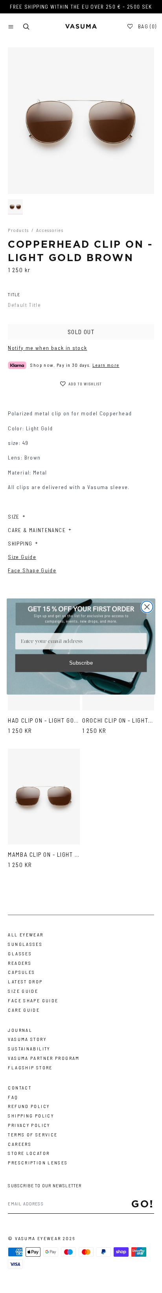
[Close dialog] (147, 607)
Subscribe (81, 662)
